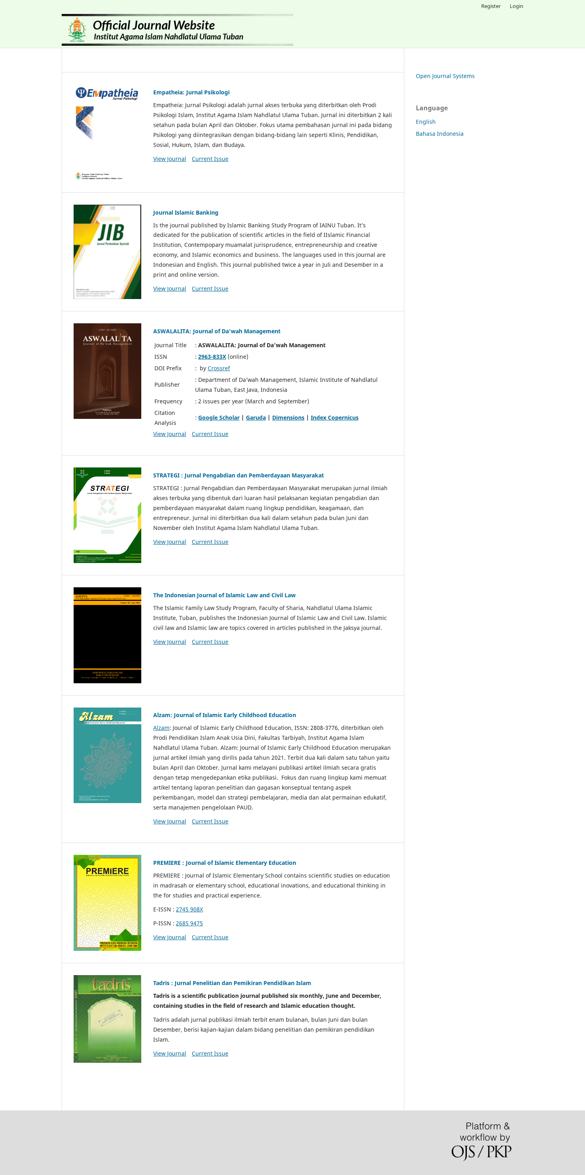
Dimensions (288, 417)
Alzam (161, 727)
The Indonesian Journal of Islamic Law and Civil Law (224, 595)
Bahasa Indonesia (440, 133)
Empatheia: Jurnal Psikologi (191, 92)
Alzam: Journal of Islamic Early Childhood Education (224, 715)
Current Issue (210, 158)
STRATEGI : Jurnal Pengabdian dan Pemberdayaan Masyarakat (238, 475)
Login (516, 6)
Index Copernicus (335, 417)
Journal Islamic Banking (185, 212)
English (426, 121)
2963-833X (212, 356)
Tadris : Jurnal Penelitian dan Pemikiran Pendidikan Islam (232, 983)
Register (491, 6)
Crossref (219, 368)
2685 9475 (189, 923)
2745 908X (189, 909)
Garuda (256, 417)
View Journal (169, 158)
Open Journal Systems (445, 76)
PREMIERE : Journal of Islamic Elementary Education (224, 862)
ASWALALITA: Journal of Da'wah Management (217, 331)
